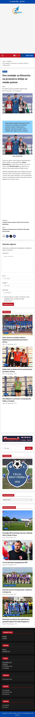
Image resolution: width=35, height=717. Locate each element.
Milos (3, 86)
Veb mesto (5, 290)
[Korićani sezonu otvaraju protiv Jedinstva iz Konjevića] (17, 577)
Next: (15, 229)
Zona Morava (12, 585)
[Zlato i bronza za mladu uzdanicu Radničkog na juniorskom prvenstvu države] (17, 325)
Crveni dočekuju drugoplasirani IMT (15, 562)
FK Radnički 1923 (7, 662)
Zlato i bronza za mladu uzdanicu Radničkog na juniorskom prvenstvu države (15, 340)
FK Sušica (5, 664)
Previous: (15, 222)
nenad (3, 537)
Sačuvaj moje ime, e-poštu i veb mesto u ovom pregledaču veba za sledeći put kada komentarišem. (16, 299)
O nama (4, 638)
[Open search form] (18, 55)
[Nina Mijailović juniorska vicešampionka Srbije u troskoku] (17, 386)
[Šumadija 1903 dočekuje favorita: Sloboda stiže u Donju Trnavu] (17, 520)
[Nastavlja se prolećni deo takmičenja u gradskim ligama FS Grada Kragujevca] (17, 607)
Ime (3, 276)
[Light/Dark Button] (15, 55)
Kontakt (4, 636)
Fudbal (6, 528)
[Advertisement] (17, 33)
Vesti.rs (4, 649)
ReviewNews (26, 713)
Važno (17, 615)
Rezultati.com (6, 651)
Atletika (5, 71)
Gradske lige (12, 615)
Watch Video (29, 55)
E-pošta (4, 283)
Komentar (5, 253)
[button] (2, 55)
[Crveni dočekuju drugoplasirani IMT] (17, 550)
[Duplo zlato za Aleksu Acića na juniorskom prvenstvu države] (17, 357)
